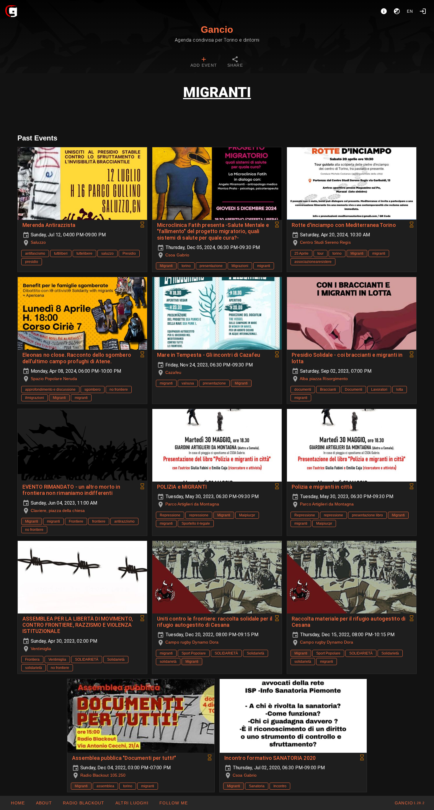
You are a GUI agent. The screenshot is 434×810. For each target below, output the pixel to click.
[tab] (204, 62)
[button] (131, 803)
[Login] (422, 11)
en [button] (410, 11)
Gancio (217, 29)
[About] (383, 11)
